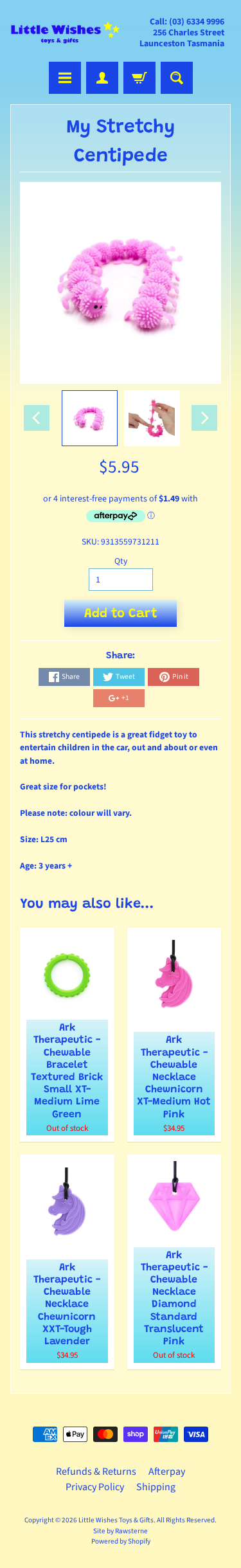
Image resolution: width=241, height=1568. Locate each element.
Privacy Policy (95, 1487)
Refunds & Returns (96, 1471)
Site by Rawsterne (120, 1531)
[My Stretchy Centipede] (90, 418)
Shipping (155, 1487)
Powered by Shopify (120, 1541)
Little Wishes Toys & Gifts (116, 1520)
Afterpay (166, 1471)
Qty (120, 561)
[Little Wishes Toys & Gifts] (65, 33)
